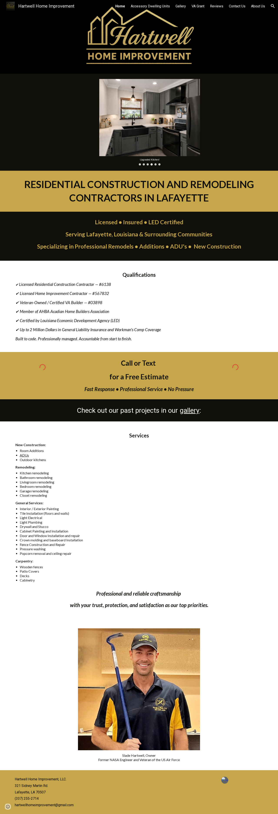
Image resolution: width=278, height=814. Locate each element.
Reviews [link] (216, 6)
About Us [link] (258, 6)
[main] (139, 191)
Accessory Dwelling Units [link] (150, 6)
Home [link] (120, 6)
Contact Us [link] (237, 6)
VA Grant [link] (198, 6)
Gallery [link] (180, 6)
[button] (273, 6)
